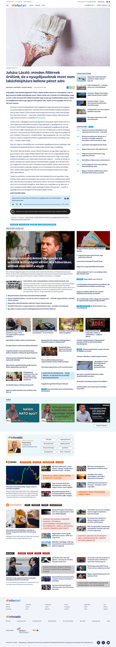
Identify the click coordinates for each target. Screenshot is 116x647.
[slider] (42, 204)
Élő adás (49, 439)
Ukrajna (38, 5)
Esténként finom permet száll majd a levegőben (68, 332)
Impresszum (39, 642)
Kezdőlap (13, 217)
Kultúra (27, 607)
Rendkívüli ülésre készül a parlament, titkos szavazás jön (65, 349)
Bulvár (66, 604)
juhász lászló (24, 224)
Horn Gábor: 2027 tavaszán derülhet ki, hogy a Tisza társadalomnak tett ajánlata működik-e (15, 333)
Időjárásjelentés (52, 621)
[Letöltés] (65, 198)
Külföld (8, 607)
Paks (43, 5)
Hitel (27, 505)
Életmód (47, 609)
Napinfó (67, 609)
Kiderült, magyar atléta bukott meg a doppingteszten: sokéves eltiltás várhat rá (92, 538)
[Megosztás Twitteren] (70, 87)
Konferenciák (48, 462)
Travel (37, 553)
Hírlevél (105, 607)
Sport (30, 553)
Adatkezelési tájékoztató (51, 642)
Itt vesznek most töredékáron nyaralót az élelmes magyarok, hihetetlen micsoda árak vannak (21, 532)
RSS (82, 642)
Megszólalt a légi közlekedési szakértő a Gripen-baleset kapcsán (30, 303)
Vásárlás (35, 505)
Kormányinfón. (40, 118)
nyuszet (33, 224)
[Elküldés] (73, 87)
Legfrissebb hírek (21, 621)
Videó (85, 609)
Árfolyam (36, 462)
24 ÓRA (91, 126)
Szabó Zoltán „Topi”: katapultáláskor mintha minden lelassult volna (46, 281)
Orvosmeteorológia (68, 621)
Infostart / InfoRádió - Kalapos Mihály (19, 87)
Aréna (108, 621)
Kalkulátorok (56, 505)
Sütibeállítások (88, 642)
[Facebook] (103, 642)
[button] (13, 204)
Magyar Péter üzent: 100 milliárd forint (91, 250)
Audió (85, 607)
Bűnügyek (67, 607)
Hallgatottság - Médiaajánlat (27, 642)
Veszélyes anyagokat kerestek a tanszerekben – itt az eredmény (43, 332)
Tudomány (28, 604)
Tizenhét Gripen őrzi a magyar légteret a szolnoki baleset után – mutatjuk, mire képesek (38, 306)
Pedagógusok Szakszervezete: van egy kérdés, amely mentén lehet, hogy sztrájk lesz (30, 376)
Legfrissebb (87, 604)
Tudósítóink (48, 604)
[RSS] (98, 642)
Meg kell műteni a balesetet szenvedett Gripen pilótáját (27, 296)
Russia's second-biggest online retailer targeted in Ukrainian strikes (57, 569)
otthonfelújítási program (46, 224)
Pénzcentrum (25, 462)
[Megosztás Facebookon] (67, 87)
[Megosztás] (68, 198)
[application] (40, 204)
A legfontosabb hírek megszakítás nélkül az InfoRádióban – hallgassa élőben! (94, 333)
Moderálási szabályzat (65, 642)
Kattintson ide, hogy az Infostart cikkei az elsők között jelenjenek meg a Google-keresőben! (41, 211)
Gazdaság (21, 217)
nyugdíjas (14, 224)
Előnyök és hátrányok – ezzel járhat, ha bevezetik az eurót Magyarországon (56, 375)
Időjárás (106, 609)
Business (22, 553)
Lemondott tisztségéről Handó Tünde (90, 261)
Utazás (44, 505)
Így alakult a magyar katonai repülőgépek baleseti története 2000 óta (32, 309)
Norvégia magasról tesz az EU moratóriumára (57, 367)
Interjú (47, 607)
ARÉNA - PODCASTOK (102, 5)
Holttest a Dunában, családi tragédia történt (92, 356)
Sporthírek (82, 621)
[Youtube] (108, 642)
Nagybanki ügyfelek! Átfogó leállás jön (54, 384)
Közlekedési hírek (37, 621)
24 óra (31, 5)
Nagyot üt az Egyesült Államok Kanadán (90, 267)
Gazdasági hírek (96, 621)
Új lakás (59, 462)
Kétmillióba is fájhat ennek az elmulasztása (20, 340)
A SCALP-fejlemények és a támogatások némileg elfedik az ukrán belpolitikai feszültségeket (90, 342)
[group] (20, 204)
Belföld (8, 604)
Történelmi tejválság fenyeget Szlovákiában (92, 381)
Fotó (105, 604)
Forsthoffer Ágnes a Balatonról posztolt (19, 385)
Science (46, 553)
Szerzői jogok (76, 642)
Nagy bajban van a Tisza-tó (93, 279)
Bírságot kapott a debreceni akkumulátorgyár (22, 345)
